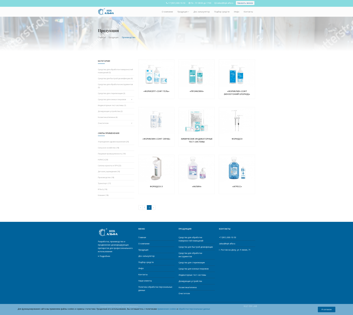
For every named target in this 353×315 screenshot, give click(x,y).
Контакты (248, 11)
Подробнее (104, 256)
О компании (167, 11)
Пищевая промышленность (111, 153)
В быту (102, 189)
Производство (106, 177)
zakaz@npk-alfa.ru (225, 3)
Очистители (103, 123)
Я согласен (327, 309)
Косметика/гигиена (107, 117)
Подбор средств (221, 11)
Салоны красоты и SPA (109, 165)
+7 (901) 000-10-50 (176, 3)
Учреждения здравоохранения (113, 141)
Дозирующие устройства (110, 111)
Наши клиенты (145, 280)
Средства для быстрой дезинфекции (115, 78)
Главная (102, 37)
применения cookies (166, 309)
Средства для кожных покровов (112, 99)
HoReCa (103, 159)
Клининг (103, 195)
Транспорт (104, 183)
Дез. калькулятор (201, 11)
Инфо (236, 11)
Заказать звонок (245, 3)
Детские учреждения (109, 171)
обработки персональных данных (194, 309)
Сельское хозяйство (108, 147)
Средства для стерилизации (111, 93)
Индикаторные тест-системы (112, 105)
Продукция (182, 11)
